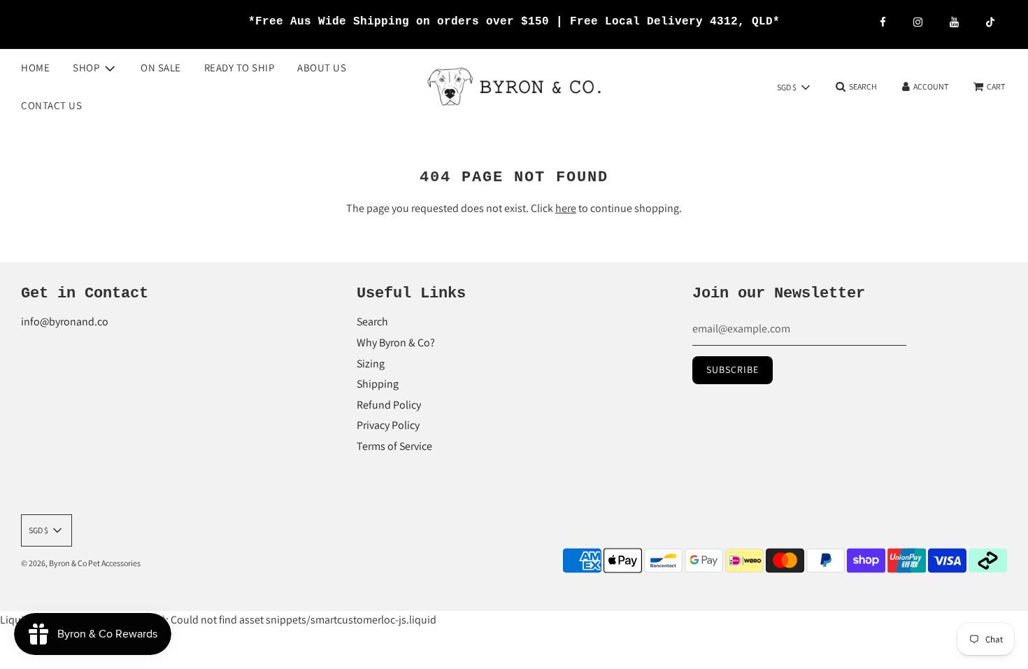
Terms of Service (394, 446)
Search (372, 321)
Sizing (371, 363)
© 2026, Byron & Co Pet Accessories (81, 563)
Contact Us (51, 105)
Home (35, 67)
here (565, 208)
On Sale (161, 67)
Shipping (378, 383)
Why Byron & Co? (396, 342)
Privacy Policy (388, 425)
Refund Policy (389, 404)
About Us (321, 67)
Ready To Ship (239, 67)
